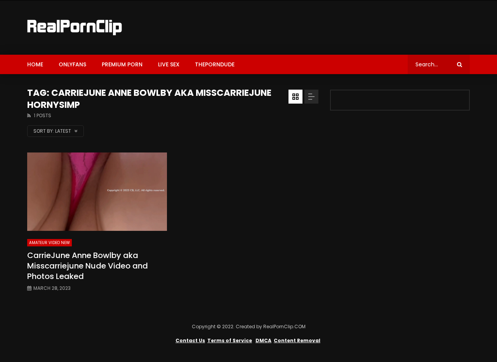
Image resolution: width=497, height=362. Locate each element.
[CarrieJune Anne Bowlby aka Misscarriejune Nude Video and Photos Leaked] (97, 191)
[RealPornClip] (74, 27)
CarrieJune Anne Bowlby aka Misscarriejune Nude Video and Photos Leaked (87, 266)
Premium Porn (122, 64)
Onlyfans (72, 64)
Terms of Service (229, 340)
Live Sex (168, 64)
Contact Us (190, 340)
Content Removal (297, 340)
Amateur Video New (49, 243)
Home (35, 64)
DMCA (263, 340)
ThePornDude (215, 64)
